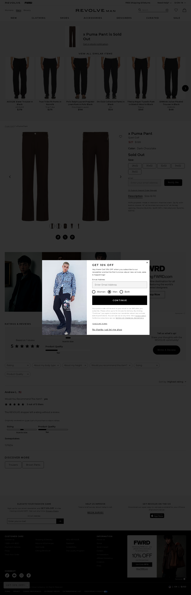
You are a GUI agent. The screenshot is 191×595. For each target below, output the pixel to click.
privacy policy (140, 316)
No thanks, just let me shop (107, 329)
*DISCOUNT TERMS (99, 324)
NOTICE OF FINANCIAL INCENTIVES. (130, 318)
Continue (120, 300)
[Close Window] (147, 262)
